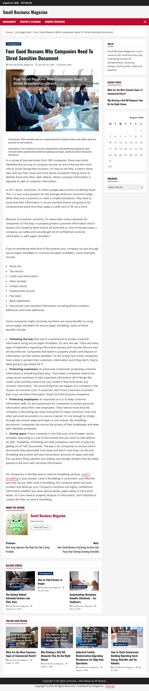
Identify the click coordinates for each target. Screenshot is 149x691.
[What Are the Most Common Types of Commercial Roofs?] (22, 637)
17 (110, 148)
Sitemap (110, 686)
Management (9, 21)
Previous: (27, 547)
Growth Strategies (55, 21)
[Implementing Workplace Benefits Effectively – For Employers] (84, 581)
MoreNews (85, 681)
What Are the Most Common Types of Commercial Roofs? (125, 91)
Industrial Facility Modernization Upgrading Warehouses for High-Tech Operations (90, 657)
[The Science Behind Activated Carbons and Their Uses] (20, 581)
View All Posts (41, 527)
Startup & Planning (30, 21)
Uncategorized (13, 44)
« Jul (110, 166)
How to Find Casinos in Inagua (50, 581)
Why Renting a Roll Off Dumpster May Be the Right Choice (125, 102)
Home (12, 644)
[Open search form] (145, 22)
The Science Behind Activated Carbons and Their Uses (18, 598)
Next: (78, 547)
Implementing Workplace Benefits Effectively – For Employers (83, 598)
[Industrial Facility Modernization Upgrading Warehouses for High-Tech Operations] (92, 637)
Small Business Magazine (25, 12)
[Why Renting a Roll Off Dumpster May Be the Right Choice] (57, 637)
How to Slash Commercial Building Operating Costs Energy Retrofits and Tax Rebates (124, 657)
